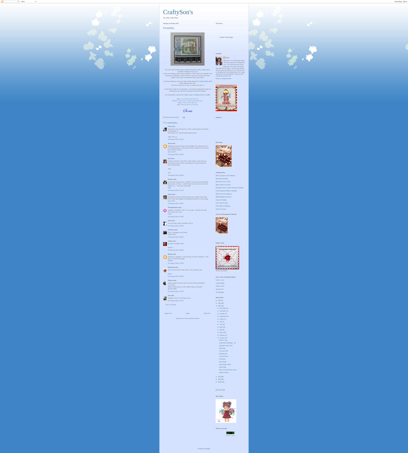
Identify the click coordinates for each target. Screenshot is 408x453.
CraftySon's (178, 12)
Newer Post (168, 313)
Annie (170, 143)
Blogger (207, 448)
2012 (219, 303)
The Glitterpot (220, 292)
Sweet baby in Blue (225, 364)
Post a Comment (171, 305)
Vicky (169, 126)
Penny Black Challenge (223, 206)
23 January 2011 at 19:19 (175, 300)
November (223, 311)
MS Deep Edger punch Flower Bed (189, 104)
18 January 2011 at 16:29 (175, 154)
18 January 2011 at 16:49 (175, 175)
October (222, 313)
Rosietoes (171, 267)
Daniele (170, 179)
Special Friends (224, 372)
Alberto (170, 280)
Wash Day (222, 348)
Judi (169, 158)
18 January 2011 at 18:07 (175, 203)
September (223, 316)
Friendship (222, 359)
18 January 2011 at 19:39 (175, 216)
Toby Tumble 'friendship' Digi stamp (189, 98)
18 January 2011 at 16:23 (175, 139)
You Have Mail (223, 351)
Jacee (170, 194)
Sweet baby (222, 367)
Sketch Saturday (221, 209)
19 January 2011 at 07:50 (175, 226)
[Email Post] (183, 117)
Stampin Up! (219, 289)
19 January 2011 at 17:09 (175, 263)
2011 (219, 306)
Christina (171, 230)
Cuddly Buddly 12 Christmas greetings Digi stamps (190, 100)
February (222, 335)
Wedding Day (223, 353)
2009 (219, 379)
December (223, 308)
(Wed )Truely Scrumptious (224, 194)
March (222, 332)
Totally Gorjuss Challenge (192, 95)
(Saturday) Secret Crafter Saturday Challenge (230, 188)
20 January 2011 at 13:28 (175, 291)
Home (188, 313)
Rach (169, 220)
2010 (219, 376)
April (221, 330)
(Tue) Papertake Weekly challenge (226, 191)
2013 (219, 300)
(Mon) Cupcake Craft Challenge (225, 175)
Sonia (227, 57)
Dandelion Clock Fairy (226, 345)
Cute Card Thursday (222, 203)
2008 (219, 382)
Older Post (207, 313)
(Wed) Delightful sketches (224, 197)
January (222, 338)
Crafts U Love (220, 280)
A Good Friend (223, 356)
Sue (169, 295)
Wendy (170, 254)
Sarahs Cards (220, 286)
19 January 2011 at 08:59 (175, 250)
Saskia (170, 241)
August (222, 319)
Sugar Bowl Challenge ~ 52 (227, 343)
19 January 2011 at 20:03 (175, 276)
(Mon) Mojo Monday (222, 178)
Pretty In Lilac (223, 340)
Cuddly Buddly (203, 81)
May (221, 327)
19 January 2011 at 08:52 (175, 237)
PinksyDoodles (173, 207)
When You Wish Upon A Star (228, 370)
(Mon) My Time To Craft (223, 181)
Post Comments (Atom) (192, 318)
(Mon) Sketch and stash (223, 185)
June (221, 324)
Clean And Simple (221, 200)
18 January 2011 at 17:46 (175, 190)
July (221, 322)
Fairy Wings (222, 362)
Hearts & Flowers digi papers (190, 102)
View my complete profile (223, 78)
